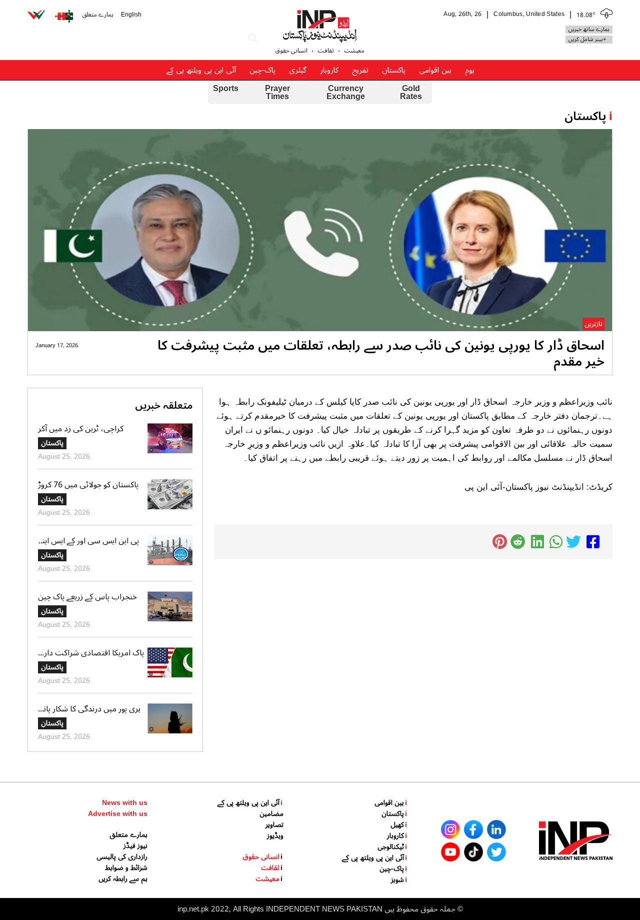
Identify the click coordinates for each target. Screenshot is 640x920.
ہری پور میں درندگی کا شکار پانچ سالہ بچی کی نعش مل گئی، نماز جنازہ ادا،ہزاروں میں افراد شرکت (90, 708)
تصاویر (275, 824)
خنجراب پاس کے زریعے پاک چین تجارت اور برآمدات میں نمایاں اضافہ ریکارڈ (87, 596)
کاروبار (329, 70)
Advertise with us (118, 813)
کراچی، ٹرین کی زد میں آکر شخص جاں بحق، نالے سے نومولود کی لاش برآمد (91, 428)
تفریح (360, 70)
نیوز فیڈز (136, 845)
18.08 (586, 14)
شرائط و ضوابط (126, 867)
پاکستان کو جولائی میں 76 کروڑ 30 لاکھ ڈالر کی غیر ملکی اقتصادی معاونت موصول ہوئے (88, 484)
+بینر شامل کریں (587, 40)
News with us (125, 802)
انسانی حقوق (292, 51)
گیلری (297, 70)
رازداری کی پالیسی (122, 856)
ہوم (469, 70)
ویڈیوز (275, 835)
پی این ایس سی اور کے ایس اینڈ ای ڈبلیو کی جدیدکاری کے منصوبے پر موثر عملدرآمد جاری (91, 540)
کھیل (398, 824)
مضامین (272, 813)
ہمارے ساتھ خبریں (589, 30)
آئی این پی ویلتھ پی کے (201, 70)
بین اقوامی (435, 70)
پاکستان (394, 70)
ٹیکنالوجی (392, 846)
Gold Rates (411, 92)
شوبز (399, 879)
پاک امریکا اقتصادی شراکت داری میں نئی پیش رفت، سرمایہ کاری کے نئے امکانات (91, 652)
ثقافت (326, 51)
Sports (225, 89)
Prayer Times (277, 92)
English (131, 15)
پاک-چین (263, 70)
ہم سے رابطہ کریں (123, 878)
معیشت (354, 51)
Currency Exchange (345, 92)
